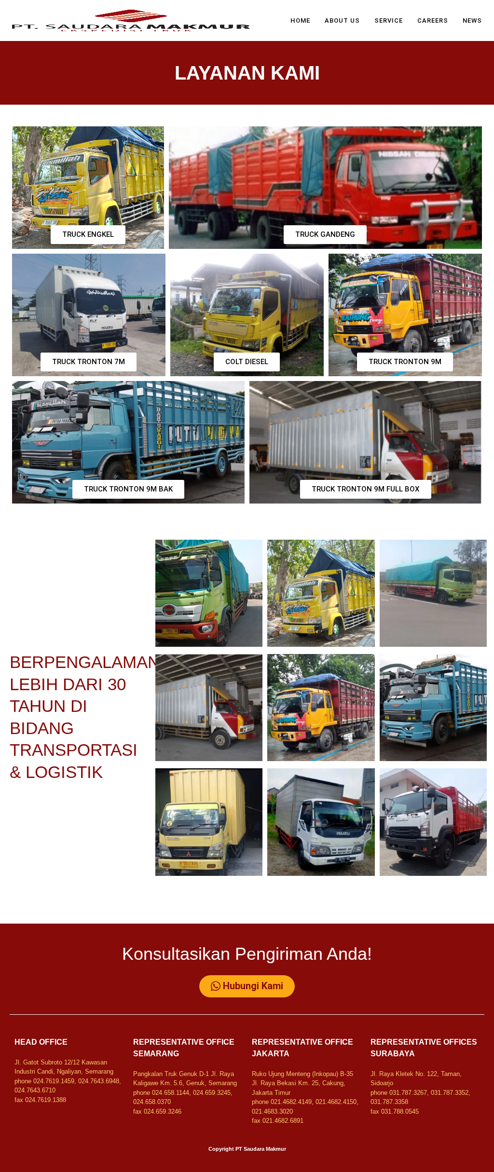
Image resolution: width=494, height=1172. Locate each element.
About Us (342, 20)
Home (300, 20)
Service (388, 20)
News (472, 20)
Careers (432, 20)
